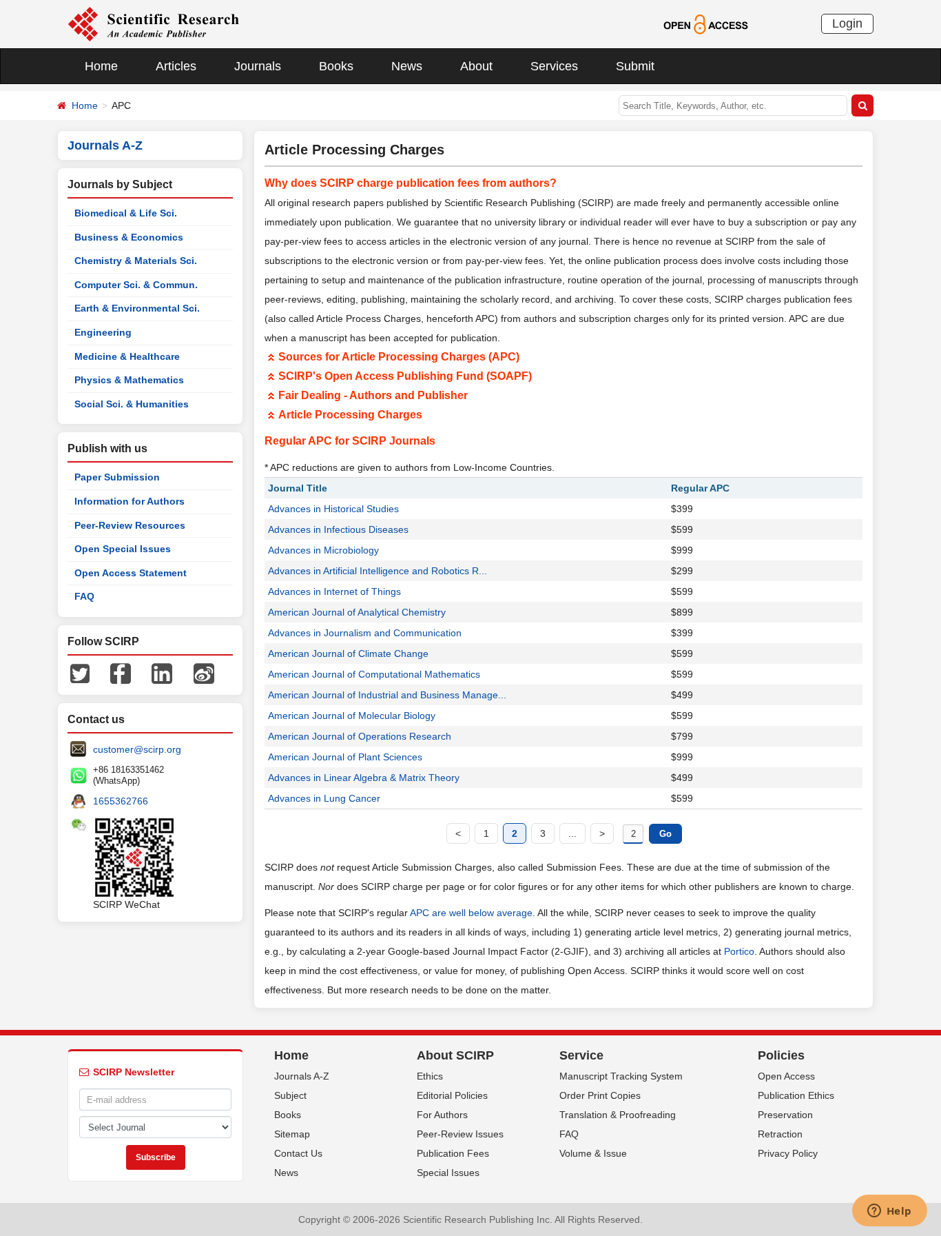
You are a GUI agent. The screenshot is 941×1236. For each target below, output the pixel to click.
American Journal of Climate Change (348, 653)
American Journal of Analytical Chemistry (357, 612)
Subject (290, 1095)
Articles (176, 66)
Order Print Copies (600, 1095)
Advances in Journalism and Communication (365, 632)
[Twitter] (80, 672)
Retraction (780, 1133)
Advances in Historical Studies (333, 508)
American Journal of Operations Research (359, 736)
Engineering (103, 332)
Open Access (786, 1076)
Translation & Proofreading (617, 1114)
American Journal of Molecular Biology (351, 715)
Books (336, 66)
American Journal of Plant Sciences (345, 756)
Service (581, 1055)
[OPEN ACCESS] (706, 23)
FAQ (84, 596)
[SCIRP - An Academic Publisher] (153, 23)
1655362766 (120, 801)
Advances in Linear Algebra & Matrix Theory (363, 777)
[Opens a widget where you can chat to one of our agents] (889, 1212)
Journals (257, 66)
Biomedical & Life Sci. (125, 213)
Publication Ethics (796, 1095)
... (572, 833)
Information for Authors (129, 501)
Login (847, 23)
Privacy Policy (788, 1153)
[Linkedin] (162, 672)
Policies (781, 1055)
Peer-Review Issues (460, 1133)
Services (554, 66)
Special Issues (448, 1172)
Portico (739, 951)
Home (101, 66)
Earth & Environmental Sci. (137, 308)
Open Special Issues (122, 548)
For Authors (442, 1114)
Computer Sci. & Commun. (136, 284)
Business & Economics (128, 237)
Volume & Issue (593, 1153)
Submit (635, 66)
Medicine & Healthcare (127, 356)
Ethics (430, 1076)
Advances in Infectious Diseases (338, 529)
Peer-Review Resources (129, 525)
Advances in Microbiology (323, 550)
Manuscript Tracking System (621, 1076)
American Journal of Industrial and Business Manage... (387, 694)
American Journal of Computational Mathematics (374, 674)
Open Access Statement (130, 572)
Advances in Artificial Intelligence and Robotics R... (377, 570)
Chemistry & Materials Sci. (135, 260)
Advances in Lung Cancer (324, 798)
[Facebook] (120, 672)
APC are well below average (471, 912)
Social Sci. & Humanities (131, 403)
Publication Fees (453, 1153)
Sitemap (292, 1133)
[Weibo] (204, 672)
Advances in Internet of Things (334, 591)
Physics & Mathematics (129, 379)
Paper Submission (117, 477)
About (476, 66)
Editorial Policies (452, 1095)
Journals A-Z (301, 1076)
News (406, 66)
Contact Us (298, 1153)
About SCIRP (455, 1055)
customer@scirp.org (137, 749)
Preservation (785, 1114)
